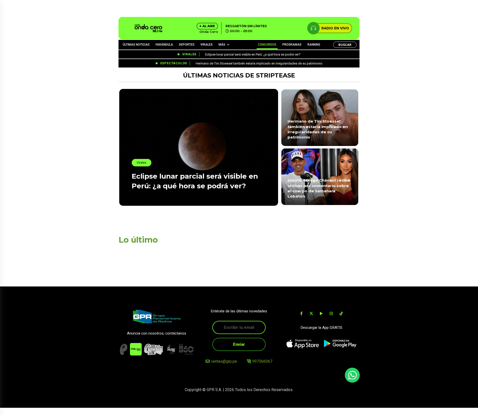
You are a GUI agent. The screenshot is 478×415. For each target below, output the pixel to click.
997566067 (262, 361)
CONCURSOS (267, 44)
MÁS (222, 44)
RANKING (313, 44)
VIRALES (206, 44)
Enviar (239, 344)
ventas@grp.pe (224, 361)
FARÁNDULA (164, 44)
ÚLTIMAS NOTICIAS (136, 44)
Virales (141, 162)
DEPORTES (186, 44)
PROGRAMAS (291, 44)
